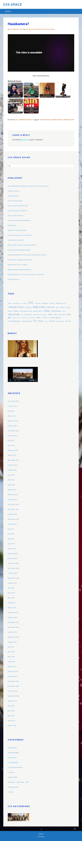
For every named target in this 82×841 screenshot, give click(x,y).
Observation (68, 119)
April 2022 (11, 485)
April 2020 (11, 603)
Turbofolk (32, 317)
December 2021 (13, 504)
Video (38, 318)
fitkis (64, 303)
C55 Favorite (12, 757)
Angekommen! (13, 196)
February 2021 (13, 553)
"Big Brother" (45, 119)
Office (63, 311)
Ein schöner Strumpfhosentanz (19, 250)
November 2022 (13, 460)
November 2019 (13, 627)
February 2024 (13, 450)
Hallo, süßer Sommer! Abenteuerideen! (22, 245)
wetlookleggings (14, 321)
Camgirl (45, 303)
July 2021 (11, 529)
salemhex (27, 314)
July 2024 (11, 440)
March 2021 (12, 549)
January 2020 (12, 617)
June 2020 (11, 593)
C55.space (12, 4)
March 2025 (12, 416)
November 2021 (13, 509)
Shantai (14, 317)
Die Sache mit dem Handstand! (19, 220)
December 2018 (13, 681)
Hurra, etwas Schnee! (15, 215)
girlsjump (28, 307)
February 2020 (13, 612)
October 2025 (12, 406)
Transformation (14, 279)
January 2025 (12, 426)
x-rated (10, 792)
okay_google (13, 314)
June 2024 (11, 445)
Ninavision (56, 311)
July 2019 (11, 647)
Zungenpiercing (60, 321)
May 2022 (11, 480)
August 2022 (12, 470)
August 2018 (12, 701)
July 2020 (11, 588)
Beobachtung (57, 119)
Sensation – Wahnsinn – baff (18, 782)
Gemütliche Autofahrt (16, 240)
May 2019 (11, 657)
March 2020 (12, 607)
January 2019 (12, 676)
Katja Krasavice (37, 311)
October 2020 (12, 573)
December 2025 (13, 401)
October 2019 (12, 632)
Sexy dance (62, 314)
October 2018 (12, 691)
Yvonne (52, 321)
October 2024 (12, 436)
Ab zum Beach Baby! (15, 201)
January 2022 (12, 499)
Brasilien (24, 303)
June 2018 (11, 711)
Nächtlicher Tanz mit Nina (17, 265)
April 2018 (11, 720)
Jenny (16, 311)
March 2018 (12, 725)
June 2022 (11, 475)
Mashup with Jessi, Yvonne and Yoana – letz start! (26, 274)
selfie (50, 314)
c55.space (37, 303)
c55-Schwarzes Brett (23, 119)
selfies (55, 314)
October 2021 (12, 514)
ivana (62, 307)
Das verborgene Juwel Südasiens (20, 235)
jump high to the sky (26, 311)
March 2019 (12, 666)
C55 (30, 302)
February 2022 (13, 494)
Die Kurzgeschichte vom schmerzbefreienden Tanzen (27, 255)
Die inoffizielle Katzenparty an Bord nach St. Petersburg (28, 186)
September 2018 (13, 696)
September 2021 (13, 519)
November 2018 (13, 686)
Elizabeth (59, 303)
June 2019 (11, 652)
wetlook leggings (27, 321)
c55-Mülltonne (13, 762)
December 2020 (13, 563)
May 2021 (11, 539)
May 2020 (11, 598)
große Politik (12, 777)
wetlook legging (54, 318)
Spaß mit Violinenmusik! (17, 230)
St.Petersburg (24, 317)
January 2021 (12, 558)
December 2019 (13, 622)
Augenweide (12, 748)
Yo (34, 320)
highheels (50, 307)
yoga (46, 321)
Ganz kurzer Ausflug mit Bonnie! (20, 260)
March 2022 (12, 490)
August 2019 (12, 642)
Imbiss (57, 307)
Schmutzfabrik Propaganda (40, 314)
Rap (22, 314)
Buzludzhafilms (13, 753)
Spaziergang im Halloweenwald (19, 270)
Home (41, 834)
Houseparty (12, 225)
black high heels (17, 303)
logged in (25, 140)
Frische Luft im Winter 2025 (18, 206)
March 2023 (12, 455)
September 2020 (13, 578)
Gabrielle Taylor (16, 307)
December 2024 (13, 431)
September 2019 (13, 637)
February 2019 (13, 671)
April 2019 (11, 662)
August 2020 (12, 583)
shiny (19, 317)
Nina (47, 310)
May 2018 (11, 716)
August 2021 (12, 524)
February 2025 (13, 421)
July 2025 (11, 411)
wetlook (44, 317)
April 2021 (11, 544)
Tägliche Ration (13, 191)
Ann (9, 303)
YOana (40, 321)
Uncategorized (13, 787)
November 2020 (13, 568)
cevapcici (52, 303)
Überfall (68, 321)
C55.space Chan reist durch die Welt (40, 29)
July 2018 (11, 706)
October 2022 (12, 465)
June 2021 (11, 534)
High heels (39, 307)
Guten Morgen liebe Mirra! (17, 211)
